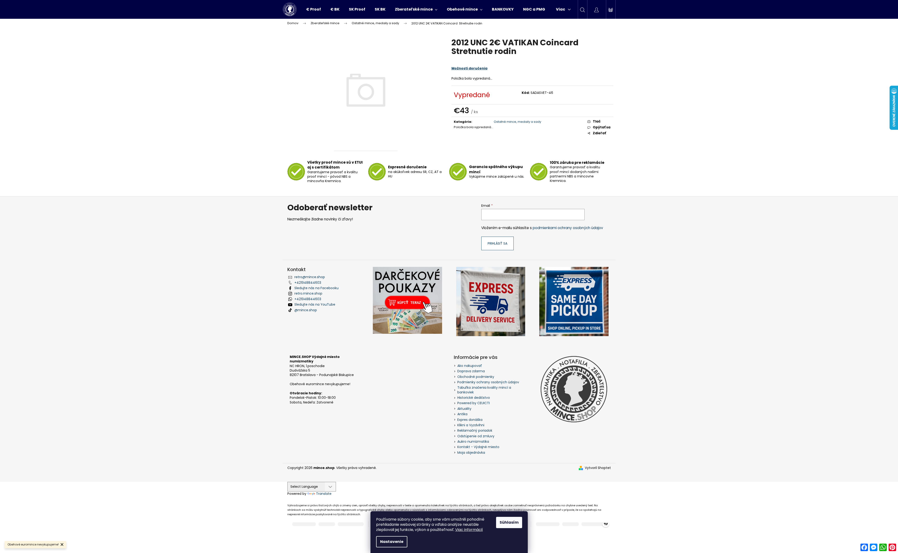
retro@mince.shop (309, 277)
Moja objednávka (471, 452)
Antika (462, 414)
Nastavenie (391, 541)
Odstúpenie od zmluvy (475, 436)
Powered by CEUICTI (473, 403)
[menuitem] (313, 9)
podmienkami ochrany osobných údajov (568, 227)
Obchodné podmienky (475, 376)
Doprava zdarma (471, 371)
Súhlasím (509, 522)
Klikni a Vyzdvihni (470, 425)
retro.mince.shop (308, 293)
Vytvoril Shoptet (598, 468)
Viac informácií (469, 529)
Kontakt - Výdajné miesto (478, 447)
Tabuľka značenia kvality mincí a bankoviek (484, 389)
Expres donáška (469, 419)
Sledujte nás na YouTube (314, 304)
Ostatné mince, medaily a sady (517, 121)
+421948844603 (307, 282)
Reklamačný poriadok (474, 430)
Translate (323, 493)
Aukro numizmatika (473, 441)
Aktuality (464, 408)
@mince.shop (305, 310)
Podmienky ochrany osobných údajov (488, 382)
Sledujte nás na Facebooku (316, 288)
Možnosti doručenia (469, 68)
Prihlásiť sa (497, 243)
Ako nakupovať (469, 365)
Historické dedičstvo (473, 397)
